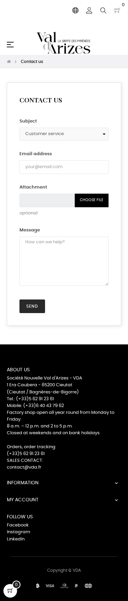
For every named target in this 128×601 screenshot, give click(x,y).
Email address (35, 154)
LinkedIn (16, 539)
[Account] (89, 10)
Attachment (33, 187)
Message (29, 230)
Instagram (18, 532)
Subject (28, 121)
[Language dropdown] (75, 10)
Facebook (18, 525)
